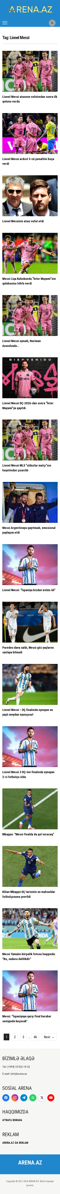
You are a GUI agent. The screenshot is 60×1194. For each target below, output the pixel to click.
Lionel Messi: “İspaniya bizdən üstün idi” (29, 590)
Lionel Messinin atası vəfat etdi (23, 221)
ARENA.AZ (30, 1162)
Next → (49, 1037)
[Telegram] (23, 1097)
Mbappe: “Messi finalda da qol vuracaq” (28, 834)
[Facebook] (5, 1097)
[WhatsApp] (32, 1097)
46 (35, 1037)
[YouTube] (50, 1097)
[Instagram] (14, 1097)
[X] (41, 1097)
